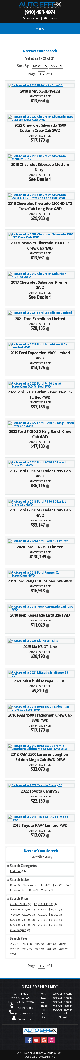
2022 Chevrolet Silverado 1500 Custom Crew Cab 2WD (40, 128)
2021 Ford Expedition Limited (40, 318)
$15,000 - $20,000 (20, 914)
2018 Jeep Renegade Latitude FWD (40, 615)
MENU (40, 28)
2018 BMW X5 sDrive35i (40, 91)
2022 (37, 944)
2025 (13, 944)
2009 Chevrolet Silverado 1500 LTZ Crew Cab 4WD (39, 245)
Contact (50, 18)
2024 (25, 944)
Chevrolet (29, 885)
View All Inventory (42, 856)
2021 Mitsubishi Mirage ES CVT (40, 681)
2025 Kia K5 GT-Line (40, 646)
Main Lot (15, 871)
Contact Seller (18, 904)
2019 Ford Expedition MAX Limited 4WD (40, 355)
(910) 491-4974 (40, 11)
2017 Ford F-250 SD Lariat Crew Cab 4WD (39, 473)
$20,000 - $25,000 (48, 914)
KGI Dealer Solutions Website (36, 1053)
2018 (13, 949)
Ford (44, 885)
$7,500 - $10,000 (43, 904)
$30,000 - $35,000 (48, 920)
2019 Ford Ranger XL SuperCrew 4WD (40, 580)
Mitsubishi (16, 890)
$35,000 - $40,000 (20, 925)
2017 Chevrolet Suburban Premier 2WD (40, 285)
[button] (47, 101)
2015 (49, 949)
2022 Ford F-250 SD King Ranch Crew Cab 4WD (40, 434)
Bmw (13, 885)
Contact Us (24, 1019)
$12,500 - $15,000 (48, 909)
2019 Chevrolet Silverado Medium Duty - (40, 167)
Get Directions (24, 1008)
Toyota (45, 890)
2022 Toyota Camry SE (39, 791)
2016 (37, 949)
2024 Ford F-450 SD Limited (40, 546)
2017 (25, 949)
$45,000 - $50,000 (48, 925)
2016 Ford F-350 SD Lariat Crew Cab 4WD (39, 512)
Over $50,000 (18, 930)
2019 (62, 944)
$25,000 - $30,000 (20, 920)
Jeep (56, 885)
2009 (13, 954)
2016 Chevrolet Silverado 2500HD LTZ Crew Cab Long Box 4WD (40, 206)
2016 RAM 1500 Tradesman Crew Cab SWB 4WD (40, 718)
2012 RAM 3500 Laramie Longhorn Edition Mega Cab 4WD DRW (39, 757)
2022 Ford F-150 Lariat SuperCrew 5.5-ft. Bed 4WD (40, 394)
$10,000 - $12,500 (20, 909)
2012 (62, 949)
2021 (49, 944)
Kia (67, 885)
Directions (31, 18)
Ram (32, 890)
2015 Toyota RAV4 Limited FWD (40, 825)
